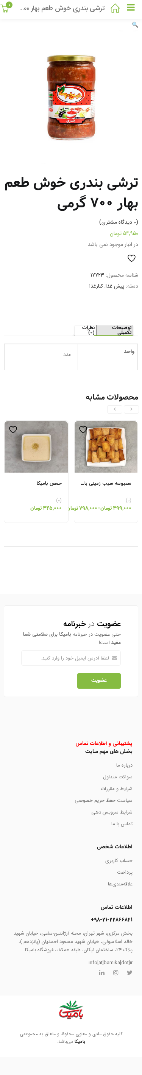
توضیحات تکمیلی (121, 330)
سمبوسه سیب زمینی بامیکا (103, 483)
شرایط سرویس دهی (112, 812)
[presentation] (131, 409)
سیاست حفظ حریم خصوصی (104, 800)
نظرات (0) (88, 330)
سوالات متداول (118, 777)
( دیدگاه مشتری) (118, 222)
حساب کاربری (119, 861)
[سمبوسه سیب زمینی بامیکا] (106, 425)
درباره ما (124, 765)
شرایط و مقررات (117, 789)
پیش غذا (115, 286)
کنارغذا (96, 286)
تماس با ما (122, 824)
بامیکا (80, 1041)
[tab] (114, 330)
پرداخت (125, 872)
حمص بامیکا (49, 483)
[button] (135, 25)
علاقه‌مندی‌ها (120, 884)
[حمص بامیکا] (36, 425)
